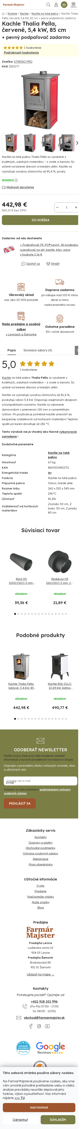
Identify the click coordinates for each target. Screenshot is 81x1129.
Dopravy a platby (41, 842)
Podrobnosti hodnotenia (21, 52)
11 (52, 614)
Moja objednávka (41, 864)
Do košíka (40, 220)
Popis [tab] (12, 350)
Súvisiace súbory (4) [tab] (37, 350)
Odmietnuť (20, 1120)
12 (56, 614)
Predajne (40, 891)
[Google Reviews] (50, 1048)
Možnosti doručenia (20, 187)
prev (4, 561)
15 (66, 614)
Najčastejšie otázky (40, 896)
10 (49, 614)
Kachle (6, 377)
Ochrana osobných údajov (40, 853)
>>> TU (20, 1098)
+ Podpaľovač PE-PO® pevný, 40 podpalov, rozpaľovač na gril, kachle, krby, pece (49, 249)
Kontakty (40, 837)
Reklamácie (40, 859)
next (77, 561)
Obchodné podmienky (40, 848)
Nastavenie (39, 1107)
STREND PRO (23, 61)
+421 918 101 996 (44, 1001)
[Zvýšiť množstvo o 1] (76, 207)
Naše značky (40, 902)
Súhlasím (58, 1120)
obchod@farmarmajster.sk (44, 1018)
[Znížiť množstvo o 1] (57, 207)
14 (62, 614)
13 (59, 614)
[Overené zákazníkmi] (23, 1048)
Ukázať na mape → (40, 974)
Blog (40, 907)
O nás (40, 885)
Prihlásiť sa (20, 803)
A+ (50, 472)
